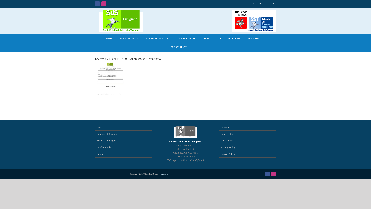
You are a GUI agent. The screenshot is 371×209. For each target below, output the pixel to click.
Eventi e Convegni (106, 140)
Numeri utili (227, 134)
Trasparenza (227, 140)
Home (100, 127)
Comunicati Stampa (107, 134)
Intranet (101, 154)
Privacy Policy (228, 147)
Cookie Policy (228, 154)
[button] (196, 47)
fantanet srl (164, 174)
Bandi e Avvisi (104, 147)
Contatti (225, 127)
